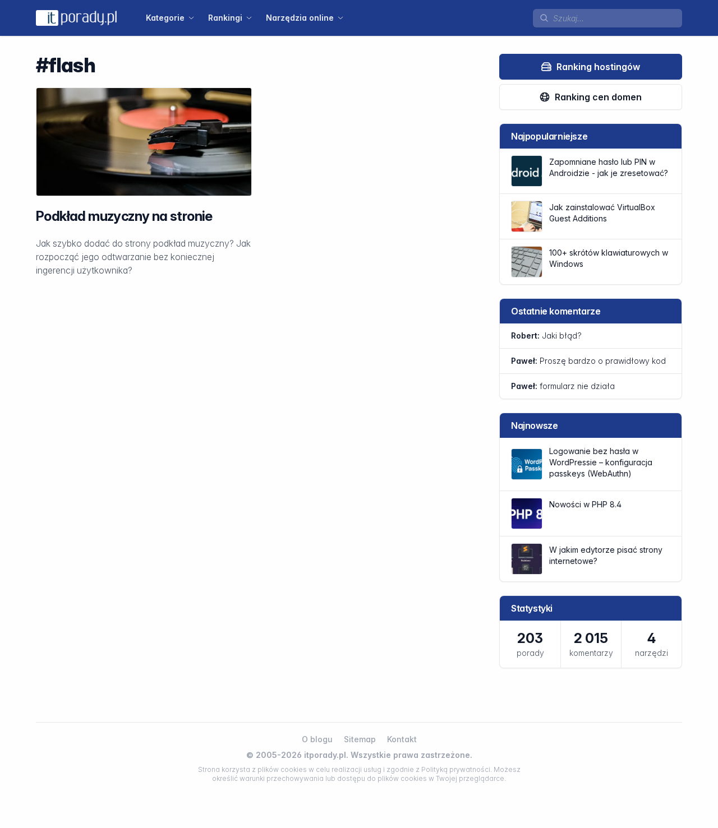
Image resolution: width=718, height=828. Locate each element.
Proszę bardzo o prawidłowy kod (588, 361)
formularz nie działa (563, 386)
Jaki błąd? (546, 335)
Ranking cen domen (598, 97)
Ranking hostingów (598, 66)
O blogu (317, 739)
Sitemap (360, 739)
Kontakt (402, 739)
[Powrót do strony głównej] (76, 17)
